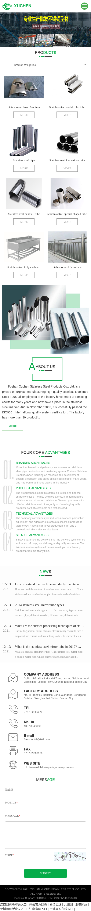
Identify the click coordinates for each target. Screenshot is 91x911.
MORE (12, 426)
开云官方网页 (38, 904)
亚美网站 (81, 904)
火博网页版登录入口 (13, 909)
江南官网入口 (38, 909)
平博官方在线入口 (61, 909)
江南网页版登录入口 (13, 904)
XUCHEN (22, 6)
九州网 (68, 904)
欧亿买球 (55, 904)
